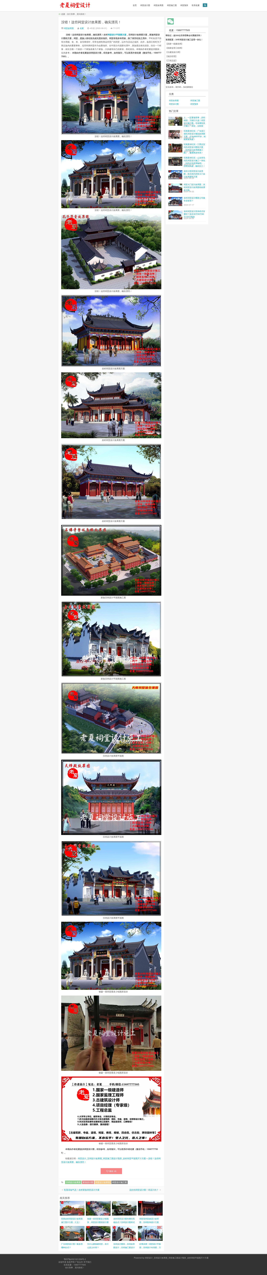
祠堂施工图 (172, 5)
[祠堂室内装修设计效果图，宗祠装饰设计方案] (150, 1208)
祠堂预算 (184, 5)
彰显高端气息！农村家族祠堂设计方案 (81, 1189)
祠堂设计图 (145, 5)
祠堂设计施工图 (119, 1182)
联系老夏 (196, 5)
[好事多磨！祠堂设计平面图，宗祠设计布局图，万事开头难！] (150, 1233)
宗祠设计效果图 (73, 1182)
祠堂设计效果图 (102, 1182)
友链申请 (62, 1261)
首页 (135, 5)
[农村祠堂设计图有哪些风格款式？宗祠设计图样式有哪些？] (124, 1208)
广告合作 (79, 1261)
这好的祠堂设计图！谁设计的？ (144, 1189)
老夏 (82, 28)
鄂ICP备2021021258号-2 (75, 1259)
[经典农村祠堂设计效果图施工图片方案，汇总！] (72, 1208)
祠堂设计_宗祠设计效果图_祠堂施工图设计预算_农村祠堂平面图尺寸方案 (112, 1158)
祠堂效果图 (158, 5)
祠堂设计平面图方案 (117, 34)
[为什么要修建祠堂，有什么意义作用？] (98, 1233)
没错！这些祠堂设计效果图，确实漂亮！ (91, 21)
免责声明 (71, 1261)
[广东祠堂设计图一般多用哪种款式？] (72, 1233)
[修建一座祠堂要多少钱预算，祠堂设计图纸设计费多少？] (98, 1208)
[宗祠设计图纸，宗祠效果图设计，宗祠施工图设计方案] (124, 1233)
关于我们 (87, 1261)
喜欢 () (112, 1171)
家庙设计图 (88, 1182)
